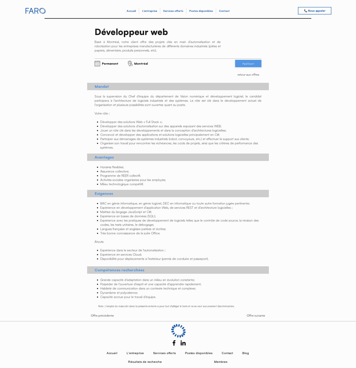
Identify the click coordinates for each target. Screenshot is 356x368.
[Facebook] (174, 343)
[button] (173, 11)
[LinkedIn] (183, 343)
